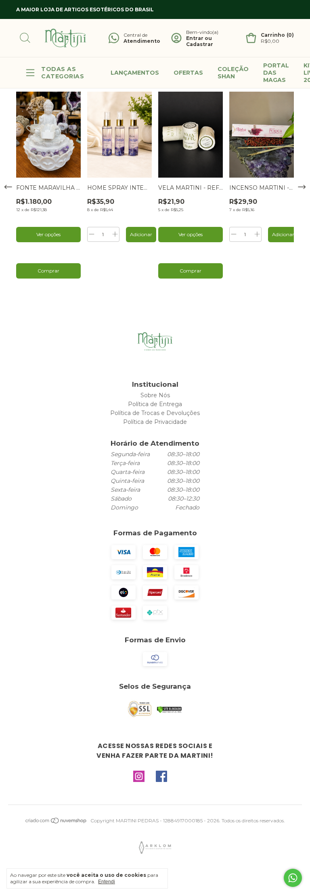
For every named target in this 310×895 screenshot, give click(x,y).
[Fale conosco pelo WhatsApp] (293, 878)
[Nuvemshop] (56, 823)
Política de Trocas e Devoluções (155, 413)
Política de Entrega (155, 404)
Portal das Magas (276, 73)
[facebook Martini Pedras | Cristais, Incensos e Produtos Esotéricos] (161, 777)
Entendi (106, 882)
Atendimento (142, 41)
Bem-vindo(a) (202, 32)
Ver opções (48, 234)
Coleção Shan (233, 72)
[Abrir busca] (25, 38)
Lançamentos (135, 72)
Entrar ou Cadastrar (199, 41)
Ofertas (188, 72)
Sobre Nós (155, 395)
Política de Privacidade (155, 421)
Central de (135, 35)
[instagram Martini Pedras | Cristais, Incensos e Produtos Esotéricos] (139, 777)
